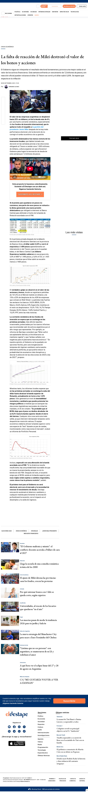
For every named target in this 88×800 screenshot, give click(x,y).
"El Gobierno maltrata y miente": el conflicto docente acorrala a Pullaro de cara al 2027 (40, 549)
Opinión (30, 15)
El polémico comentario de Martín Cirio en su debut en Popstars (70, 750)
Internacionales (44, 11)
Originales (34, 531)
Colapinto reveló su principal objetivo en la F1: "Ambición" (68, 729)
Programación (43, 747)
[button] (3, 99)
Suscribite (69, 701)
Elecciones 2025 (7, 531)
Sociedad (34, 11)
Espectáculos (64, 11)
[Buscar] (38, 6)
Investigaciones (20, 15)
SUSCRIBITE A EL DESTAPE (29, 194)
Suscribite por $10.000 (69, 6)
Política (17, 11)
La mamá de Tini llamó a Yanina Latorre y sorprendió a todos (69, 720)
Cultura (40, 727)
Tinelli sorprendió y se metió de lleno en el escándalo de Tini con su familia (70, 740)
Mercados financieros (31, 533)
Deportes (55, 11)
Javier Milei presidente (49, 531)
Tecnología (75, 11)
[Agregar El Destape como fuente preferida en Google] (50, 86)
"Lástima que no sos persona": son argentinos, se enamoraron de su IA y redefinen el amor (37, 651)
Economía (25, 11)
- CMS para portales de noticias (46, 789)
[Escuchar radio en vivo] (55, 6)
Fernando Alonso (14, 86)
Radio (37, 15)
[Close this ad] (87, 790)
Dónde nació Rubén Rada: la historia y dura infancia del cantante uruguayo (71, 761)
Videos (40, 742)
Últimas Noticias (44, 755)
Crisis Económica (21, 531)
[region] (44, 32)
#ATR (40, 730)
